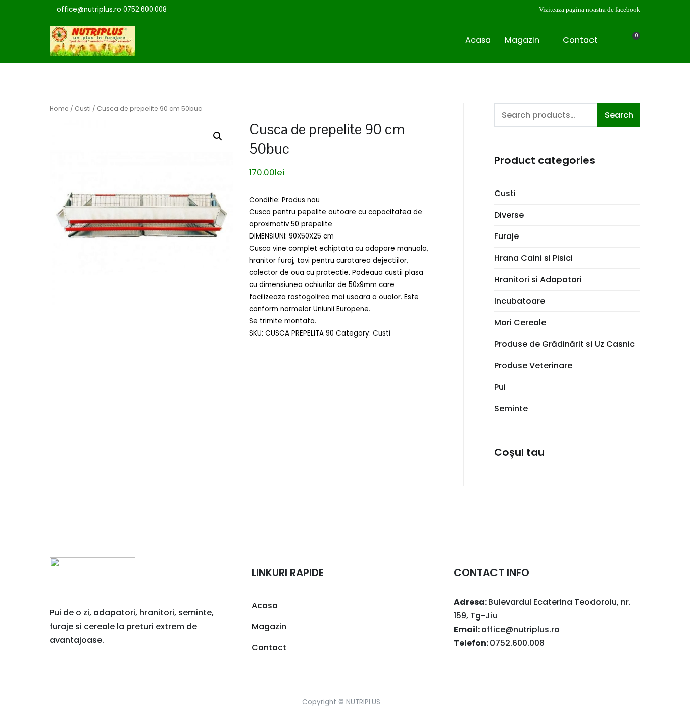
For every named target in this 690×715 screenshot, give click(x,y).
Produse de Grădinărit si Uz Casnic (564, 344)
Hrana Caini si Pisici (533, 258)
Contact (580, 40)
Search (619, 115)
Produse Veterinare (533, 365)
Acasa (478, 40)
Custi (83, 108)
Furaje (506, 236)
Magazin (522, 40)
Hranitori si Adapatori (538, 279)
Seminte (511, 408)
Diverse (509, 215)
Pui (500, 387)
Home (59, 108)
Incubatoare (519, 301)
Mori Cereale (520, 322)
